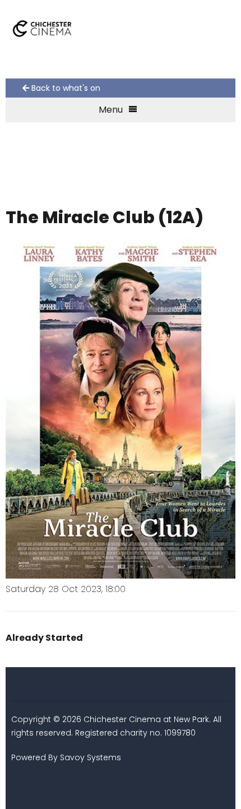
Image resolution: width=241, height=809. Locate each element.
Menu (111, 109)
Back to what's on (64, 88)
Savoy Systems (90, 757)
